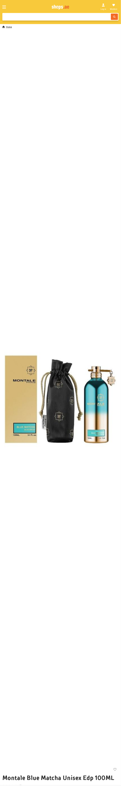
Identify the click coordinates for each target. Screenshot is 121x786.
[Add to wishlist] (115, 769)
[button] (60, 399)
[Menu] (4, 7)
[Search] (114, 17)
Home (9, 27)
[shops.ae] (60, 7)
